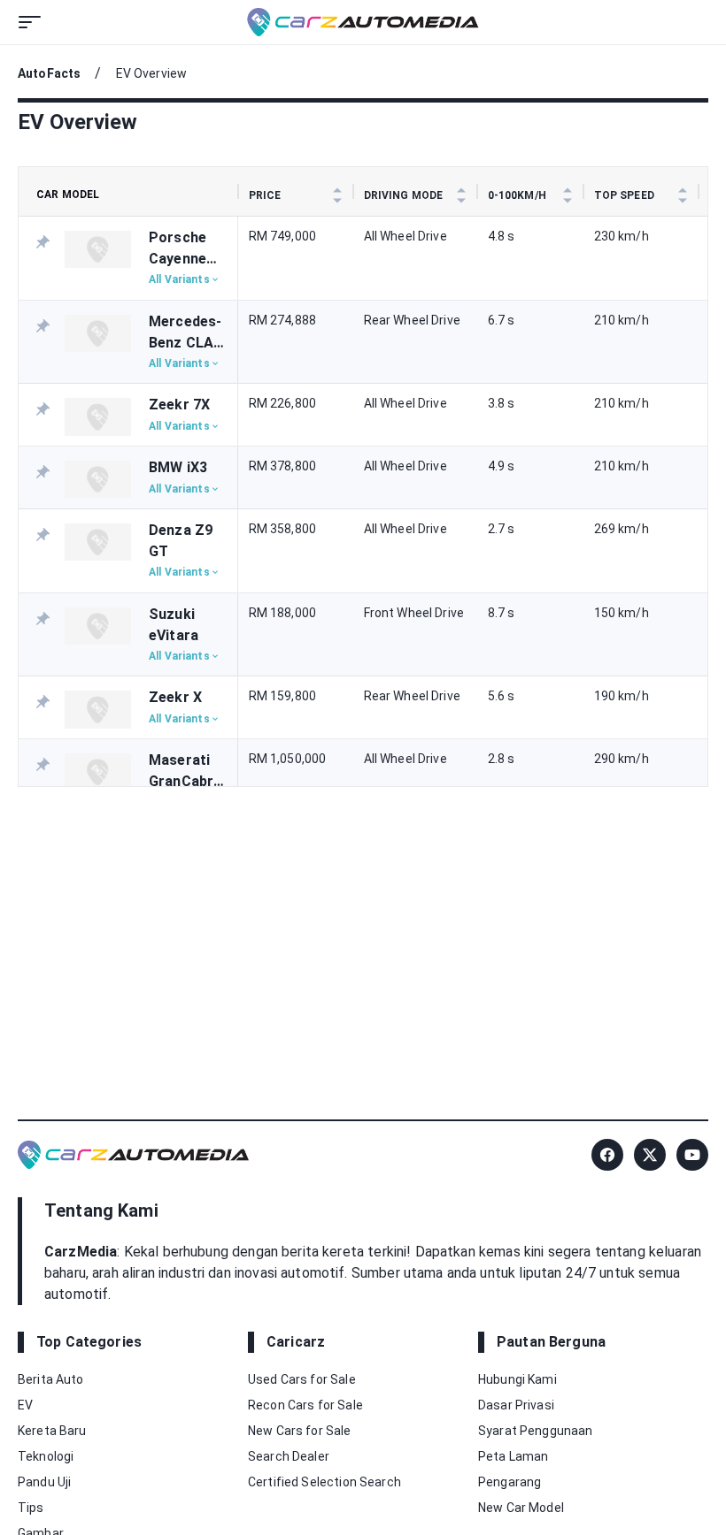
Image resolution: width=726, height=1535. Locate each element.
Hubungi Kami (517, 1379)
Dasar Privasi (516, 1405)
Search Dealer (288, 1456)
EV (25, 1405)
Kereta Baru (52, 1431)
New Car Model (521, 1508)
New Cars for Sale (299, 1431)
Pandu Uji (44, 1482)
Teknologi (45, 1456)
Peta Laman (513, 1456)
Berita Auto (51, 1379)
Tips (31, 1508)
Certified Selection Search (324, 1482)
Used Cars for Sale (302, 1379)
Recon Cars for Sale (305, 1405)
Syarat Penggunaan (535, 1431)
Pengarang (509, 1482)
